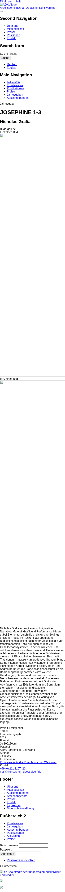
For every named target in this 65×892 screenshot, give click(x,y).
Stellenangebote (17, 795)
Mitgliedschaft (15, 28)
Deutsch (12, 64)
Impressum (13, 805)
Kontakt (11, 38)
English (11, 67)
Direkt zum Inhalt (10, 1)
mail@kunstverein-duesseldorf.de (20, 771)
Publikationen (15, 88)
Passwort (5, 849)
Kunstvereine (15, 85)
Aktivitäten (13, 82)
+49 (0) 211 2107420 (12, 768)
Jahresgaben (15, 94)
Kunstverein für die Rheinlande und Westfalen (28, 762)
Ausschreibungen (18, 97)
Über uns (12, 25)
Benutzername (9, 845)
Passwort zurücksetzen (21, 860)
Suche (4, 53)
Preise (11, 91)
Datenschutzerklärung (20, 808)
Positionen (13, 35)
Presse (11, 32)
